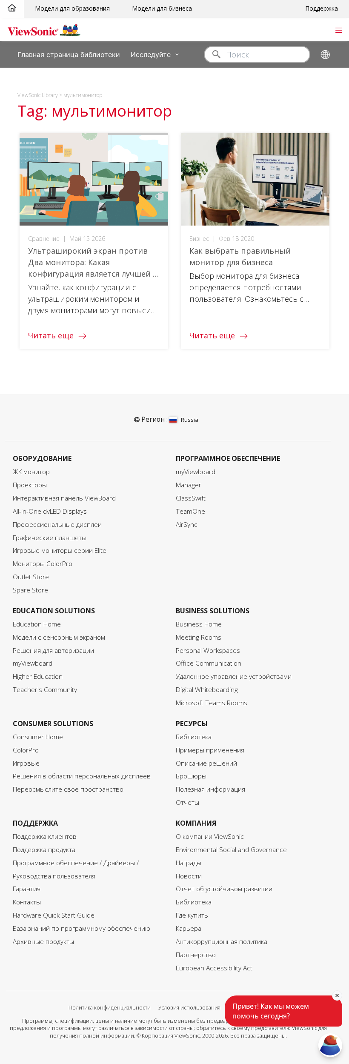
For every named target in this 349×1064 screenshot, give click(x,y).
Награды (188, 862)
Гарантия (26, 888)
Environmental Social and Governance (231, 849)
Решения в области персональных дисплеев (82, 776)
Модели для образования (72, 8)
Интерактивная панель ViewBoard (64, 498)
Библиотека (194, 736)
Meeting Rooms (198, 637)
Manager (188, 485)
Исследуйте (151, 54)
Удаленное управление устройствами (234, 676)
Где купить (192, 915)
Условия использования (189, 1007)
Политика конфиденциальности (110, 1007)
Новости (189, 876)
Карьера (188, 928)
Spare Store (30, 590)
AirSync (186, 524)
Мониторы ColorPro (42, 563)
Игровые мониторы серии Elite (59, 550)
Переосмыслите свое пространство (68, 789)
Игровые (26, 763)
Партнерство (196, 954)
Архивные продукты (43, 941)
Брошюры (191, 776)
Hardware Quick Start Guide (53, 915)
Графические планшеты (49, 537)
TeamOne (190, 511)
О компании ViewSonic (210, 836)
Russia (189, 419)
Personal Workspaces (208, 650)
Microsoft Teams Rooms (211, 702)
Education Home (37, 624)
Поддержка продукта (44, 849)
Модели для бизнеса (162, 8)
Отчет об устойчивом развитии (224, 888)
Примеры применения (210, 750)
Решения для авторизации (53, 650)
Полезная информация (210, 789)
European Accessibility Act (214, 968)
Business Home (199, 624)
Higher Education (38, 676)
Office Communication (208, 663)
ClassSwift (191, 498)
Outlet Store (31, 576)
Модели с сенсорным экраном (59, 637)
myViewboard (195, 471)
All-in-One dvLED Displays (50, 511)
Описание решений (206, 763)
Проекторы (30, 485)
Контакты (27, 902)
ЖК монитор (31, 471)
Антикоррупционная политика (221, 941)
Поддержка (321, 8)
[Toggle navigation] (338, 29)
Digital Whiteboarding (207, 689)
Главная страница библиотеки (68, 54)
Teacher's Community (45, 689)
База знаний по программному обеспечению (81, 928)
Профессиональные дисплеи (57, 524)
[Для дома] (12, 8)
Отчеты (187, 802)
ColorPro (26, 750)
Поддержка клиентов (45, 836)
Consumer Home (38, 736)
